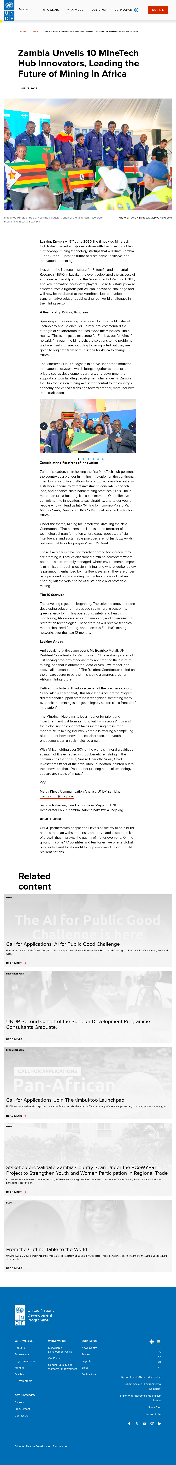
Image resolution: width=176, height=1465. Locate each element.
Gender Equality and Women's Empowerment (62, 1367)
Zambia (23, 9)
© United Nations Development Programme (41, 1446)
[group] (88, 426)
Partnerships (22, 1354)
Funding (20, 1368)
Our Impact (99, 10)
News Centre (89, 1348)
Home (23, 31)
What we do (75, 10)
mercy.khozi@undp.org (57, 796)
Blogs (85, 1368)
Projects (86, 1361)
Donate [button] (158, 10)
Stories (86, 1354)
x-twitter (137, 1423)
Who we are (51, 10)
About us (20, 1348)
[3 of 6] (88, 459)
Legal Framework (25, 1361)
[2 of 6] (83, 459)
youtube (144, 1423)
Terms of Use (153, 1414)
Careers (19, 1402)
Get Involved (123, 10)
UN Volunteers (23, 1381)
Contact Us (21, 1416)
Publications (89, 1374)
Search (143, 10)
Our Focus (54, 1358)
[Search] (159, 1354)
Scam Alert (154, 1407)
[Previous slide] (44, 426)
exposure (152, 1423)
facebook (129, 1423)
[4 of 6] (93, 459)
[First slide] (132, 426)
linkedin (159, 1423)
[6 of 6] (102, 459)
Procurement (22, 1409)
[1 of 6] (78, 459)
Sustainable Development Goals (60, 1350)
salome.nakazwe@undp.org (102, 809)
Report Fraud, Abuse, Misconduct (141, 1377)
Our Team (20, 1374)
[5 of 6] (98, 459)
